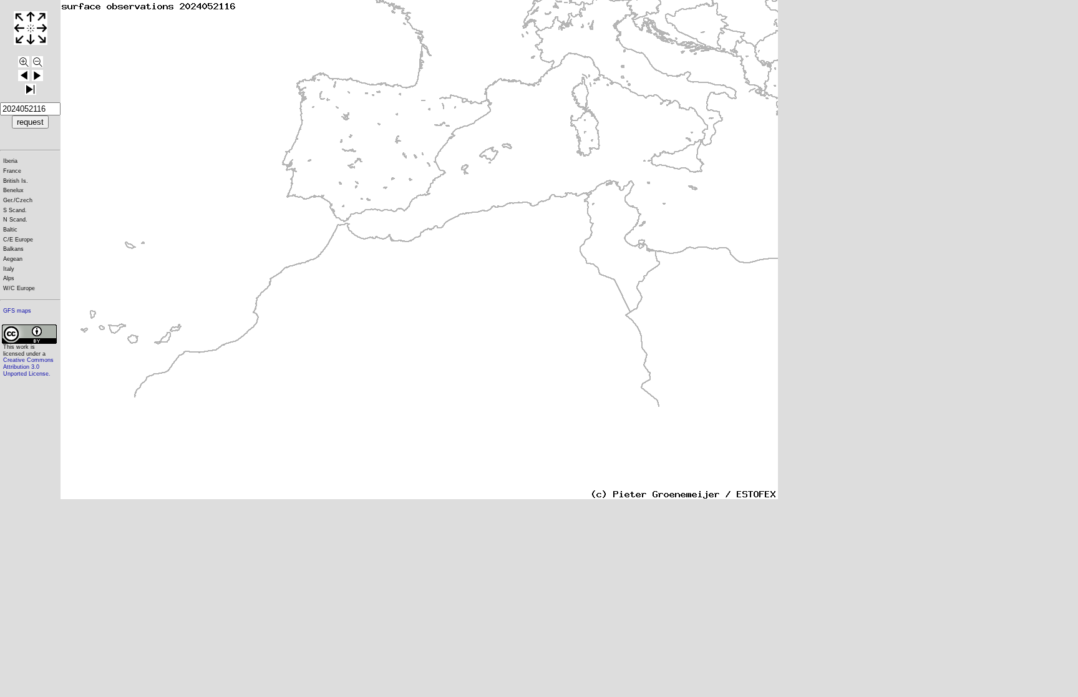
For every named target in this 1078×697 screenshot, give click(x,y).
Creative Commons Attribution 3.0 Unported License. (28, 366)
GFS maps (17, 311)
